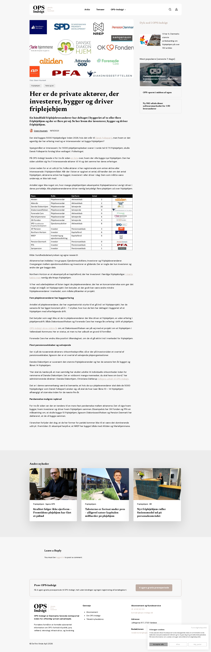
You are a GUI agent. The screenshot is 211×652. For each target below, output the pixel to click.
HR (150, 504)
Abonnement (92, 612)
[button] (154, 588)
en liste (74, 158)
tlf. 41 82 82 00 (137, 609)
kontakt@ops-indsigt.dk (142, 612)
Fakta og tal (49, 86)
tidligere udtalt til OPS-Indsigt (113, 378)
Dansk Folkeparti (103, 137)
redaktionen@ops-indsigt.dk (144, 632)
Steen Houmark (41, 130)
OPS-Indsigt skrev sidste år (43, 328)
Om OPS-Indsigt (93, 615)
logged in (60, 557)
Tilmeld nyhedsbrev (95, 619)
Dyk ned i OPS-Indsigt (154, 23)
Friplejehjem (35, 86)
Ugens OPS (50, 504)
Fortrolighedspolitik (199, 628)
